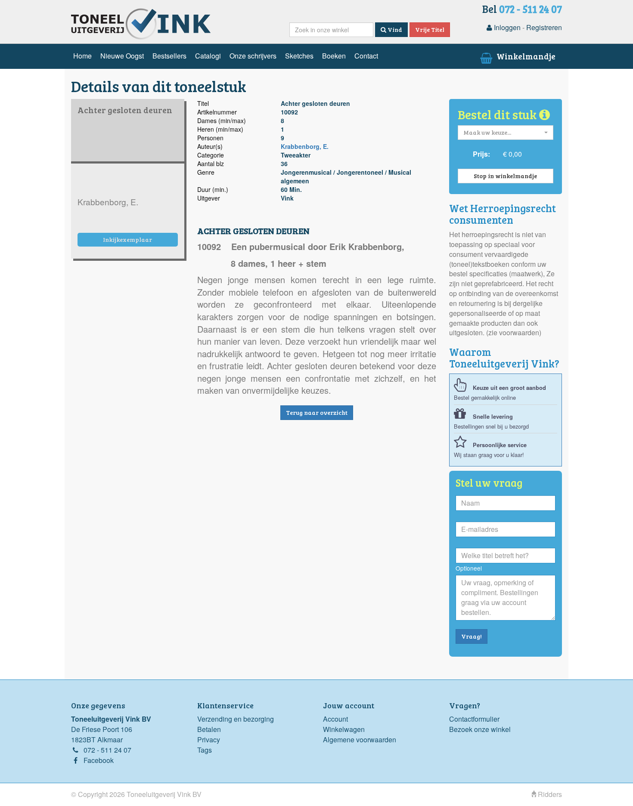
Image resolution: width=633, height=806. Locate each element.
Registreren (544, 27)
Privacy (208, 739)
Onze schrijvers (253, 56)
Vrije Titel (429, 29)
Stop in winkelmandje (505, 176)
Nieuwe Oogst (122, 56)
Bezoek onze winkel (480, 729)
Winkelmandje (525, 56)
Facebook (99, 760)
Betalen (209, 729)
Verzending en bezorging (235, 719)
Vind (394, 29)
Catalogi (208, 56)
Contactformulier (474, 719)
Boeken (334, 56)
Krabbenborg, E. (305, 146)
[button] (506, 132)
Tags (204, 750)
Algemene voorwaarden (359, 739)
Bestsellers (169, 56)
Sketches (299, 56)
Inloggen (506, 27)
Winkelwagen (344, 729)
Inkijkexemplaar (127, 239)
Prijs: (481, 154)
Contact (366, 56)
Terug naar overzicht (317, 412)
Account (335, 719)
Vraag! (471, 636)
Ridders (549, 794)
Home (82, 56)
